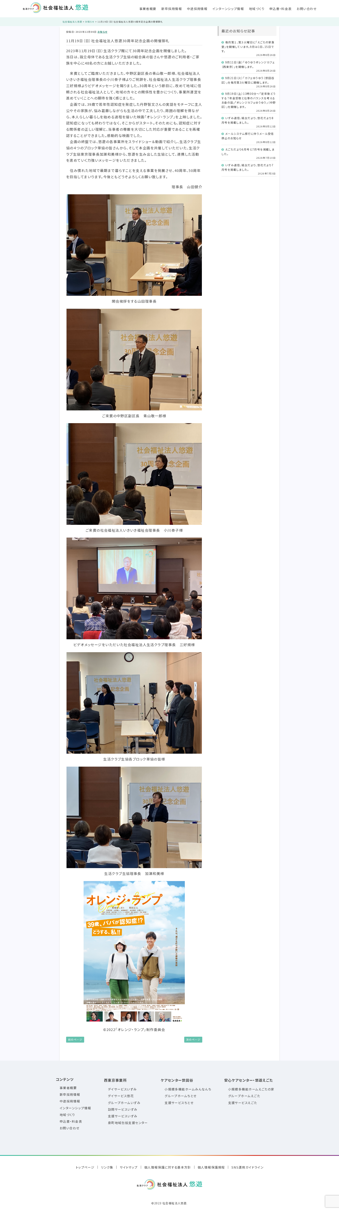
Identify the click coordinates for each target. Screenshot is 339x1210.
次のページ (193, 1039)
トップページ (85, 1167)
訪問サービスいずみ (123, 1109)
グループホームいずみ (124, 1102)
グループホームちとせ (181, 1096)
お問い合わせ (307, 8)
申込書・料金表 (280, 8)
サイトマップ (129, 1167)
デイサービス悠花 (121, 1096)
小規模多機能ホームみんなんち (188, 1089)
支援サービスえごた (242, 1102)
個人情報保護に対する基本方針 (167, 1167)
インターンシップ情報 (228, 8)
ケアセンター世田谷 (177, 1080)
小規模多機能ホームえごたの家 (251, 1089)
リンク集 (107, 1167)
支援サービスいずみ (123, 1116)
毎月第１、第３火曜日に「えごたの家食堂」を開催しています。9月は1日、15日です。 (247, 46)
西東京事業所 (115, 1080)
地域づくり (256, 8)
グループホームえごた (244, 1096)
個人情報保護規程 (211, 1167)
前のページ (75, 1039)
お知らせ (103, 31)
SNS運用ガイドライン (247, 1167)
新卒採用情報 (171, 8)
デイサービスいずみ (122, 1089)
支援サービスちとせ (179, 1102)
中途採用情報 (197, 8)
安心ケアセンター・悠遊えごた (248, 1080)
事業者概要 (147, 8)
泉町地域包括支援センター (128, 1123)
